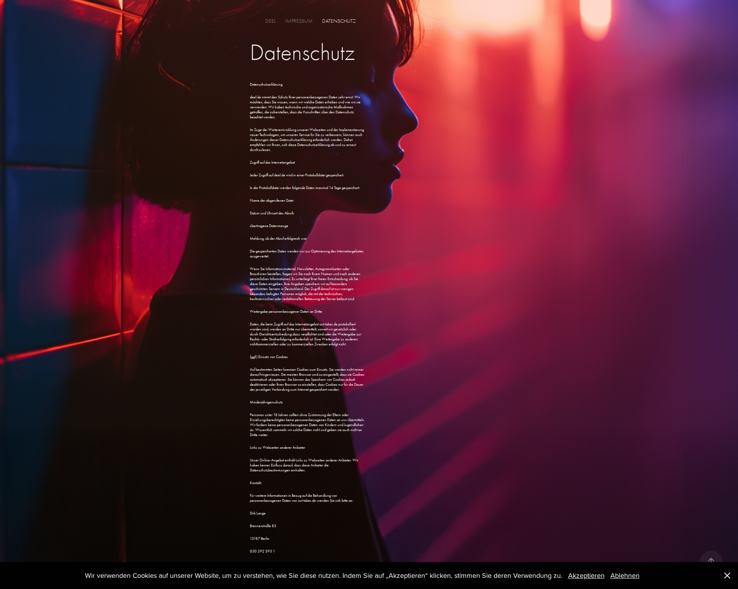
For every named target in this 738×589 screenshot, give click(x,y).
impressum (299, 21)
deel (270, 21)
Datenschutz (339, 21)
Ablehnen (625, 575)
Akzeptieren (586, 575)
